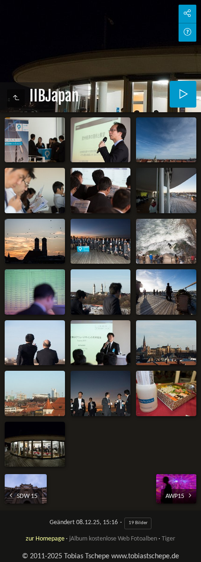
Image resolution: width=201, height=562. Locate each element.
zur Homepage (45, 538)
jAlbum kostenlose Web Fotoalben (113, 538)
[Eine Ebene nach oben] (16, 98)
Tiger (168, 538)
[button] (11, 550)
